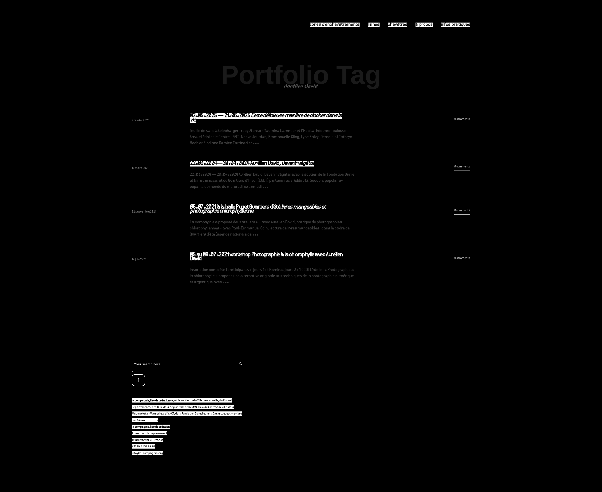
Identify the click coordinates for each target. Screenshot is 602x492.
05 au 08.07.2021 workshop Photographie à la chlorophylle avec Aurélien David (266, 257)
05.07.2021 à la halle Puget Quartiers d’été (257, 209)
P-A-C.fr (150, 420)
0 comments (462, 119)
